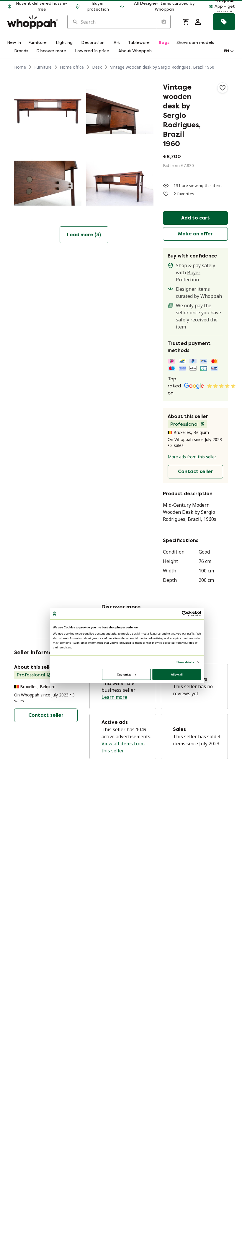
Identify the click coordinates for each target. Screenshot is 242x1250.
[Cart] (186, 22)
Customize (124, 674)
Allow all (177, 674)
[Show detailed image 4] (119, 183)
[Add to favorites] (222, 87)
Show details (185, 661)
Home (20, 67)
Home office (72, 67)
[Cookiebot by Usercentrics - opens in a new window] (184, 613)
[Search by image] (163, 22)
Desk (97, 67)
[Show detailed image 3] (47, 183)
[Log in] (198, 22)
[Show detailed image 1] (47, 111)
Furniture (43, 67)
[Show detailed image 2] (119, 111)
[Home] (32, 22)
